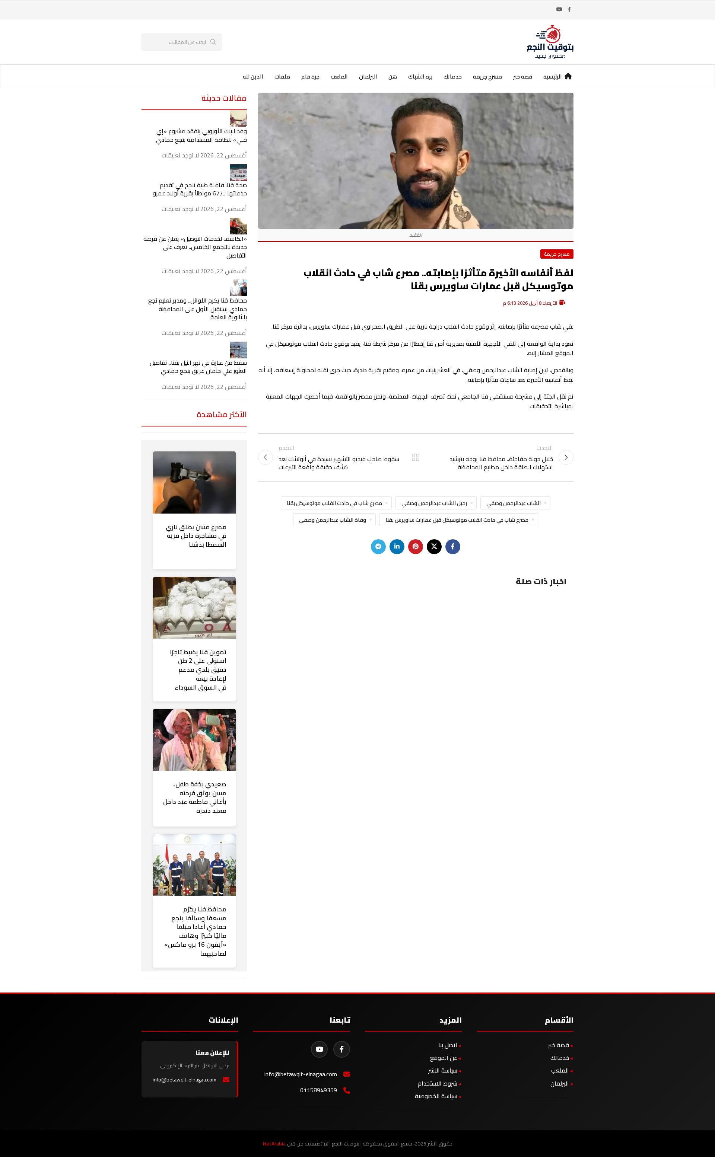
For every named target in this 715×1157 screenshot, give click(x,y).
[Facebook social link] (569, 9)
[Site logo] (550, 41)
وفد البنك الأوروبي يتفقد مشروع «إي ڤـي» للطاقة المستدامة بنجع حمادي (201, 135)
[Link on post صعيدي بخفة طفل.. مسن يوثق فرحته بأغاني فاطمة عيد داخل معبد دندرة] (194, 740)
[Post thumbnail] (238, 118)
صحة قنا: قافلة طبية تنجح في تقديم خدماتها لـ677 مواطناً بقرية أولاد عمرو (200, 189)
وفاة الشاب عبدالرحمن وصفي (332, 520)
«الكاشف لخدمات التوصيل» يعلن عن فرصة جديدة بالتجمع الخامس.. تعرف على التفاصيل (195, 247)
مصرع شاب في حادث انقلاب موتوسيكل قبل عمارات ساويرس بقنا (456, 520)
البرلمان (559, 1083)
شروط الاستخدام (437, 1083)
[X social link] (434, 546)
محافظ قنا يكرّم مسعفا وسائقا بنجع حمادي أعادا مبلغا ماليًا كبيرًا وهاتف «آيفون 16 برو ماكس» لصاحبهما (195, 931)
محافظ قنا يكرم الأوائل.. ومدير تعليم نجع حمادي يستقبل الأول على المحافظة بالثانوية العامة (197, 309)
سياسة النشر (442, 1070)
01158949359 (318, 1090)
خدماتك (559, 1058)
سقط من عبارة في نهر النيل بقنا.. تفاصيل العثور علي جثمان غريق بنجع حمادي (198, 366)
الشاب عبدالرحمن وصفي (513, 503)
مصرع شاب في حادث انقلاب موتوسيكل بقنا (334, 503)
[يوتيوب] (319, 1049)
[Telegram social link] (378, 546)
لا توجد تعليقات (180, 155)
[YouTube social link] (559, 9)
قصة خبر (558, 1045)
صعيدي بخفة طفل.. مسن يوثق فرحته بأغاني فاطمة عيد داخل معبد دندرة (194, 797)
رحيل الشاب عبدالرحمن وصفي (434, 503)
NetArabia (274, 1143)
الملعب (560, 1070)
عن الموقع (443, 1057)
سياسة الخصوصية (436, 1096)
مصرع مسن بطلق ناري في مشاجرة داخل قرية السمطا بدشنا (196, 536)
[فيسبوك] (341, 1049)
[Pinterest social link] (415, 546)
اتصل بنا (447, 1045)
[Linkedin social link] (397, 546)
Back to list (416, 457)
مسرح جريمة (557, 253)
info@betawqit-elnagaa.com (300, 1074)
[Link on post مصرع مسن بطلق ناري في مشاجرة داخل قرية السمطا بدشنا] (194, 482)
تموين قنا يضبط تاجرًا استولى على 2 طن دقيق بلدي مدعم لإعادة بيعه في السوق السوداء (198, 669)
